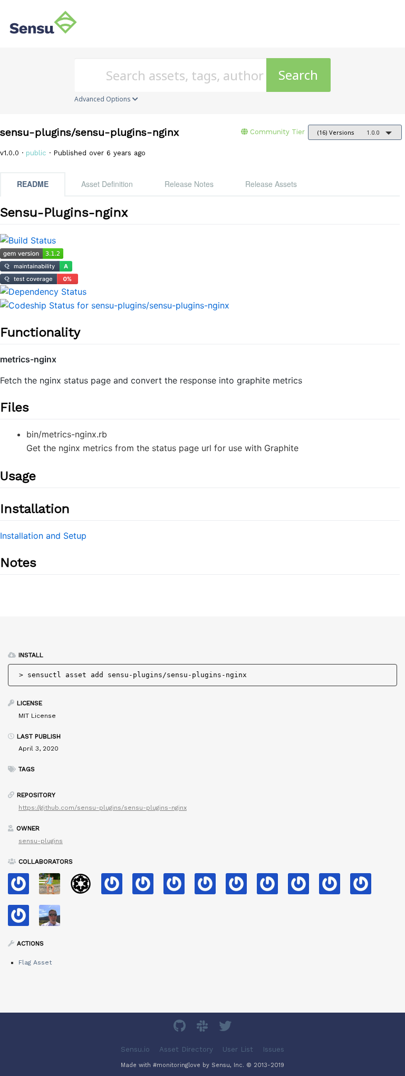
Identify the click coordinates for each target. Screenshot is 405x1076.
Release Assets (271, 184)
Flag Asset (35, 962)
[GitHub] (180, 1027)
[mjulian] (302, 887)
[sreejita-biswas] (22, 918)
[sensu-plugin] (146, 887)
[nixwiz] (53, 918)
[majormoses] (84, 887)
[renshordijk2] (333, 887)
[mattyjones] (115, 887)
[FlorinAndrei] (177, 887)
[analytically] (271, 887)
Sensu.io (135, 1049)
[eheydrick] (22, 887)
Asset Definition (107, 184)
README (33, 184)
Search (298, 74)
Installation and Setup (43, 535)
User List (238, 1049)
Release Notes (189, 184)
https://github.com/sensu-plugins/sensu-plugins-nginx (102, 807)
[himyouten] (240, 887)
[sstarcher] (364, 887)
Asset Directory (186, 1049)
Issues (273, 1049)
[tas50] (53, 887)
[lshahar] (209, 887)
